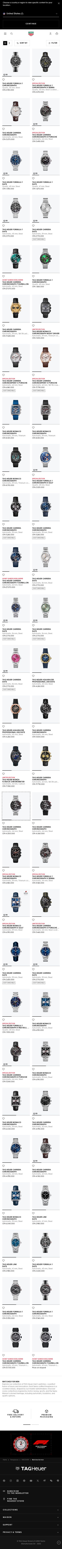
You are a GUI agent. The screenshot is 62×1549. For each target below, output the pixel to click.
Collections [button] (10, 1510)
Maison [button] (7, 1517)
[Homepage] (31, 33)
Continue (42, 24)
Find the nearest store (15, 1500)
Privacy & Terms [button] (12, 1532)
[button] (50, 33)
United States (13, 14)
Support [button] (7, 1525)
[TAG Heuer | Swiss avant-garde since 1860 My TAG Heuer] (31, 1468)
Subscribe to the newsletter (18, 1492)
